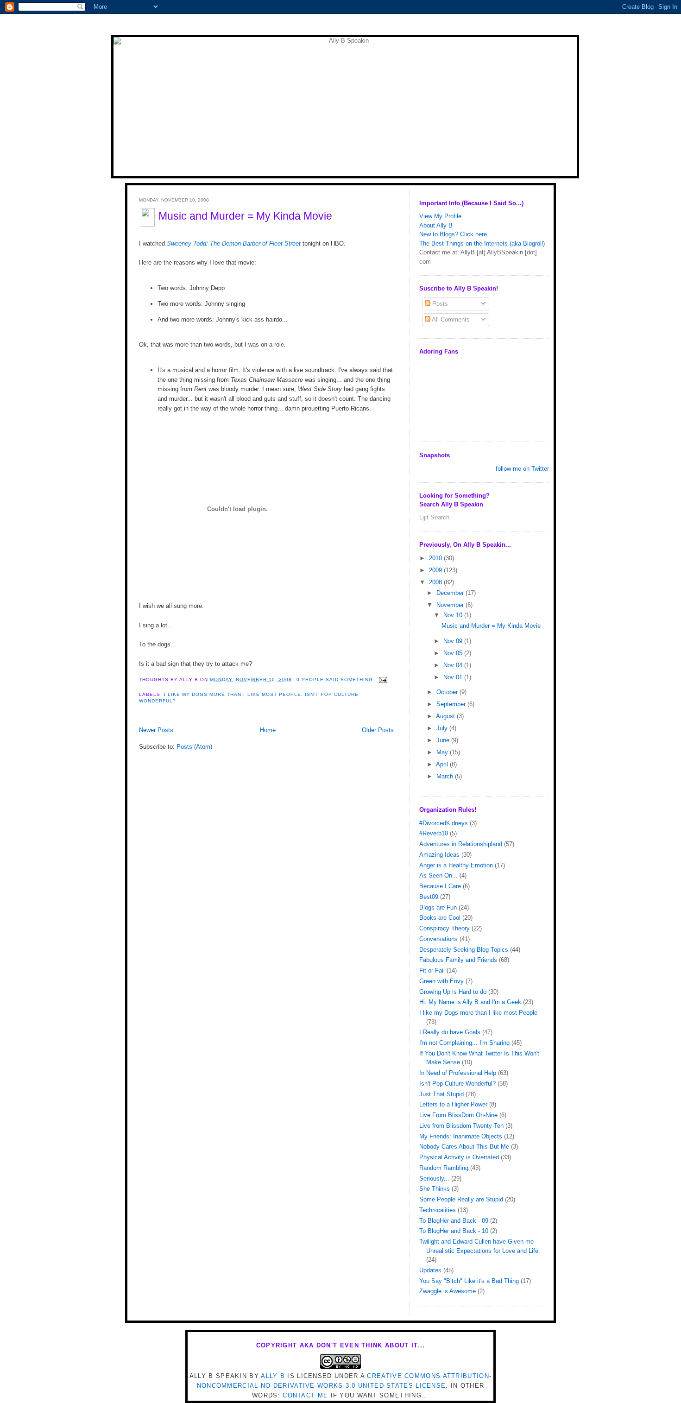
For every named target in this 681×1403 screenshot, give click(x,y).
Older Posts (378, 730)
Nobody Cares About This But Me (464, 1146)
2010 (436, 558)
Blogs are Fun (438, 907)
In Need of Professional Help (457, 1072)
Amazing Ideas (439, 854)
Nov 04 (453, 665)
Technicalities (437, 1210)
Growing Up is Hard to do (452, 991)
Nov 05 (453, 653)
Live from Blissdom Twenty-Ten (461, 1125)
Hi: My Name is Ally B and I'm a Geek (470, 1002)
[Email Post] (382, 679)
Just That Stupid (441, 1094)
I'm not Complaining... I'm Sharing (464, 1042)
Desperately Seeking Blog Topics (463, 949)
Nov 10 (453, 615)
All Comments (450, 319)
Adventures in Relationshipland (460, 844)
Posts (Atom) (194, 746)
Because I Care (440, 886)
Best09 (428, 896)
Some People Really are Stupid (461, 1199)
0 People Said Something (334, 679)
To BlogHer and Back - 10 (453, 1230)
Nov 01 (453, 677)
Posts (439, 303)
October (448, 692)
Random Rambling (443, 1167)
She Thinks (434, 1188)
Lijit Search (434, 517)
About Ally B (436, 225)
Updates (430, 1270)
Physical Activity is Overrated (459, 1157)
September (451, 704)
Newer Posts (156, 730)
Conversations (438, 938)
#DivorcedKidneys (443, 823)
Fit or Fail (432, 970)
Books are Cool (439, 917)
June (443, 740)
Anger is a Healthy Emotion (456, 865)
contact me (305, 1395)
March (445, 776)
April (443, 764)
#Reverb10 (433, 833)
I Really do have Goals (449, 1032)
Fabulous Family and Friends (458, 959)
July (442, 728)
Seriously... (434, 1178)
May (443, 752)
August (446, 716)
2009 (436, 570)
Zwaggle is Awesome (447, 1291)
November (451, 604)
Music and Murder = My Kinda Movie (245, 216)
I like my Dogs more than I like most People (232, 694)
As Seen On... (438, 875)
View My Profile (440, 216)
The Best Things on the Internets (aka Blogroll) (482, 243)
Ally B (273, 1375)
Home (268, 730)
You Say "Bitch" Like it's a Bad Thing (469, 1280)
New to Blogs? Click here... (455, 234)
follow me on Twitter (522, 468)
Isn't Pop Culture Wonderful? (457, 1083)
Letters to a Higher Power (453, 1104)
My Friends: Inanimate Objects (460, 1136)
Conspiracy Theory (444, 928)
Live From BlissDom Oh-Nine (458, 1115)
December (451, 592)
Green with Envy (441, 981)
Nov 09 (453, 641)
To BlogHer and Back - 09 (453, 1220)
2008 (436, 582)
